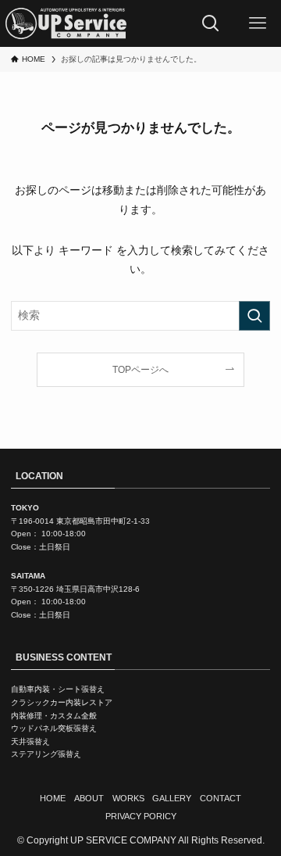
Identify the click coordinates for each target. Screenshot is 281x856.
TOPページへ (140, 369)
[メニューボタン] (257, 23)
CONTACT (220, 798)
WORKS (128, 798)
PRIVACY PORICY (140, 816)
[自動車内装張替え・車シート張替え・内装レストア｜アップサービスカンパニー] (65, 23)
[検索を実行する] (254, 315)
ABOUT (89, 798)
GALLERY (171, 798)
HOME (53, 798)
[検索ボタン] (210, 23)
